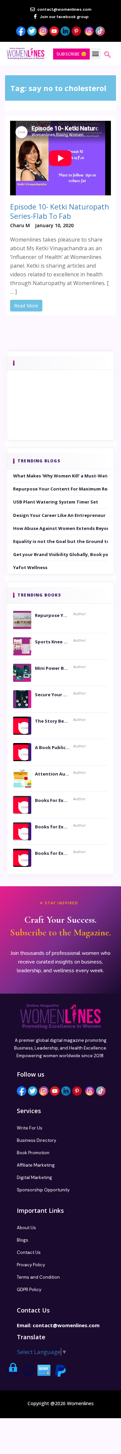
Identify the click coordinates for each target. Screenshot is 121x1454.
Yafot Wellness (30, 567)
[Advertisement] (60, 414)
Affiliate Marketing (36, 1165)
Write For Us (29, 1128)
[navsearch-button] (108, 55)
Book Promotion (33, 1153)
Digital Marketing (34, 1177)
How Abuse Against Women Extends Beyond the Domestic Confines (60, 528)
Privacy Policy (31, 1265)
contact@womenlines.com (66, 1325)
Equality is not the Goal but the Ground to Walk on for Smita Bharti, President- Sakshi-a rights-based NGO (60, 541)
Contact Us (29, 1252)
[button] (95, 53)
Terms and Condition (38, 1277)
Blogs (22, 1240)
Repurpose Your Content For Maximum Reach (60, 489)
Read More (26, 305)
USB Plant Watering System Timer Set (55, 502)
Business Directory (36, 1140)
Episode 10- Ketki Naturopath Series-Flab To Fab (59, 211)
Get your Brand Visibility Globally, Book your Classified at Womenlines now (60, 554)
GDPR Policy (29, 1289)
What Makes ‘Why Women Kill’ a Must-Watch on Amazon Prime (60, 476)
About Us (26, 1228)
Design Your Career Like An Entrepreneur (59, 515)
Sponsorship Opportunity (43, 1190)
